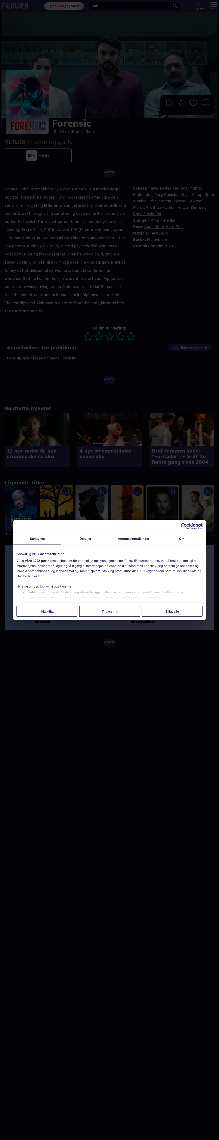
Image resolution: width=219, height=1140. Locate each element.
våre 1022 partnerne (41, 560)
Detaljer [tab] (85, 538)
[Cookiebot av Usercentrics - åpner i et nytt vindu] (184, 526)
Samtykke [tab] (37, 538)
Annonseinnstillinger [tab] (133, 538)
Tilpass (107, 611)
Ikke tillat (47, 611)
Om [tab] (181, 538)
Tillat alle (172, 611)
